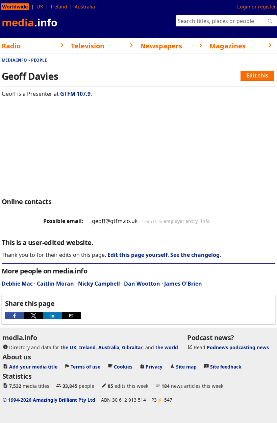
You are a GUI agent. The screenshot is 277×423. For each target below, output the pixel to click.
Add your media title (33, 366)
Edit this (257, 75)
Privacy (154, 366)
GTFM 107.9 (75, 93)
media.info (14, 60)
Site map (186, 366)
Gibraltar (132, 347)
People (39, 60)
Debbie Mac (17, 283)
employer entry (180, 221)
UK (39, 6)
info (205, 221)
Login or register (256, 6)
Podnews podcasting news (238, 347)
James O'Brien (183, 283)
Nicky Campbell (99, 283)
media (29, 22)
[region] (138, 150)
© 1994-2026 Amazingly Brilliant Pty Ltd (49, 399)
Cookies (123, 366)
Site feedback (226, 366)
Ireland (59, 6)
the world (166, 347)
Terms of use (85, 366)
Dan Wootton (142, 283)
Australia (85, 6)
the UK (68, 347)
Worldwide (15, 6)
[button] (14, 315)
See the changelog (195, 255)
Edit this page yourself (137, 255)
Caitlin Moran (55, 283)
